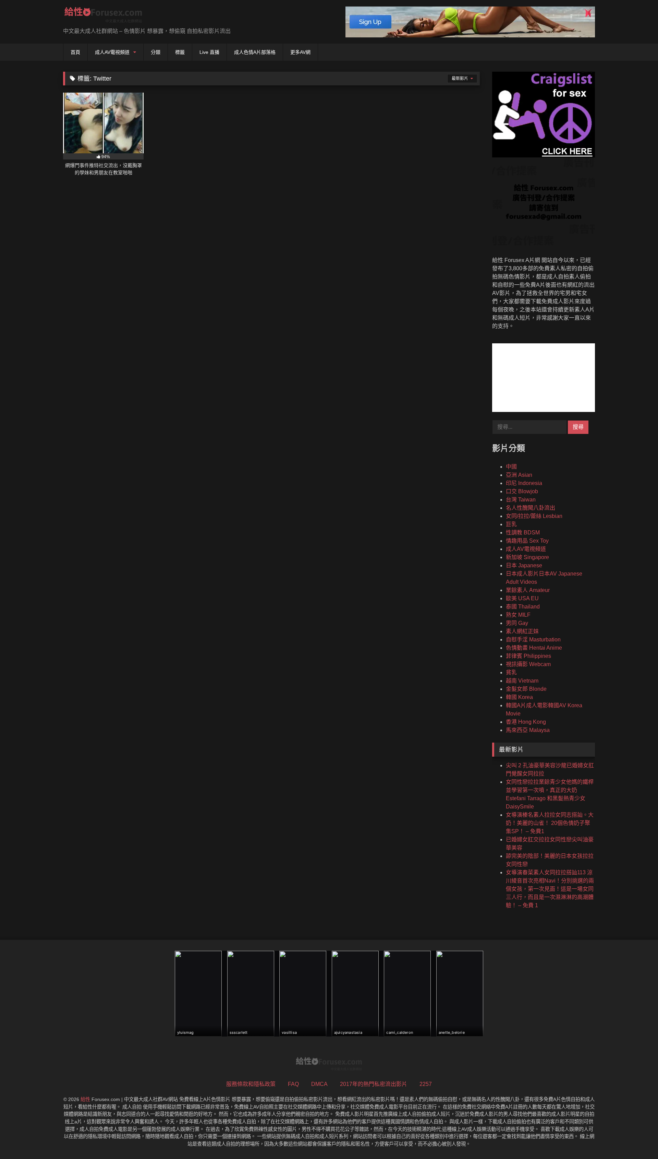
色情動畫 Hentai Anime (534, 648)
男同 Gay (517, 623)
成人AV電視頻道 (112, 52)
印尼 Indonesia (524, 483)
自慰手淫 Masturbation (533, 639)
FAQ (293, 1084)
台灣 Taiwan (521, 499)
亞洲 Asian (519, 475)
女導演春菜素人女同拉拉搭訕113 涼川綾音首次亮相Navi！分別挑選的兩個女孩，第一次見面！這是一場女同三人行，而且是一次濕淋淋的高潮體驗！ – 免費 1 (550, 889)
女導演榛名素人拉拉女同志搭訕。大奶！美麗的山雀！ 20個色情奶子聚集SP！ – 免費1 (550, 823)
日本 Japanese (524, 565)
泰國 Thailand (523, 607)
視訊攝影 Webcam (528, 664)
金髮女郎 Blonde (526, 689)
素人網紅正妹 (522, 631)
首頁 (75, 52)
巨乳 (511, 524)
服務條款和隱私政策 (251, 1084)
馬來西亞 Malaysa (528, 730)
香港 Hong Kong (526, 722)
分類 (155, 52)
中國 (511, 467)
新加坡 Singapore (527, 557)
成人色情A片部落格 (255, 52)
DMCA (319, 1084)
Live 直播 (209, 52)
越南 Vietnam (522, 681)
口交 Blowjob (522, 491)
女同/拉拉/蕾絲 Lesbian (534, 516)
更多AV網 (300, 52)
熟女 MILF (518, 615)
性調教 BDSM (523, 532)
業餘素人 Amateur (528, 590)
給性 (85, 1099)
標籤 (180, 52)
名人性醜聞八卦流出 (530, 508)
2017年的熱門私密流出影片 (373, 1084)
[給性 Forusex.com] (103, 16)
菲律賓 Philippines (528, 656)
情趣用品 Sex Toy (527, 541)
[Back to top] (636, 1138)
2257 (425, 1084)
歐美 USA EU (522, 598)
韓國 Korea (519, 697)
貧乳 (511, 672)
